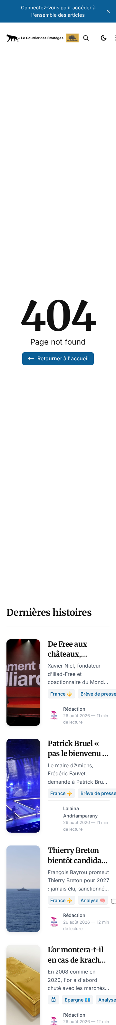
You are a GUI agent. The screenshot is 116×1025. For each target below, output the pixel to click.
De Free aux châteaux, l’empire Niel (69, 654)
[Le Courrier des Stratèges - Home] (42, 38)
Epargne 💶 (78, 999)
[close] (108, 11)
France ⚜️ (61, 694)
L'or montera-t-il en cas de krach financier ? (75, 959)
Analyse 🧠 (93, 900)
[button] (86, 38)
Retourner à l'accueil (62, 358)
